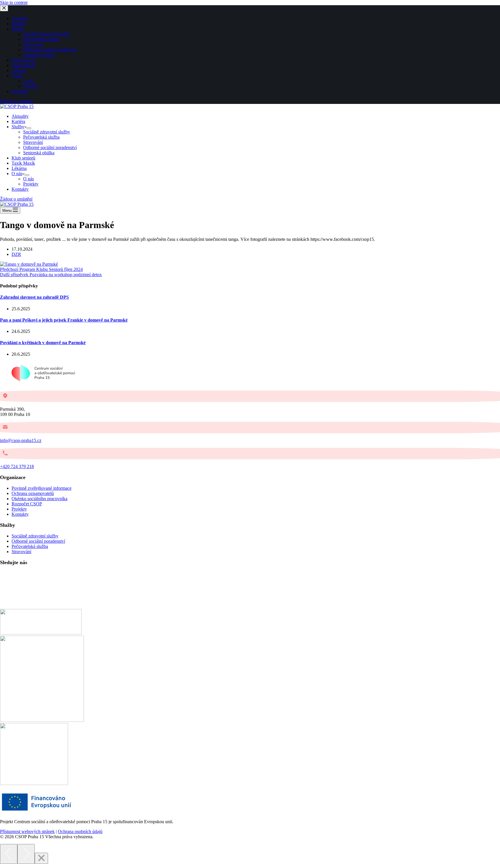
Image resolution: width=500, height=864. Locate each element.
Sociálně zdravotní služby (46, 131)
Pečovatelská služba (41, 137)
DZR (16, 254)
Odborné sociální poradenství (50, 147)
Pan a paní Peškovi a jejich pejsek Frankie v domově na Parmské (64, 320)
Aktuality (20, 116)
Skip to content (13, 2)
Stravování (33, 142)
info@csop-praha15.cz (20, 440)
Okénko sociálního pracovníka (39, 498)
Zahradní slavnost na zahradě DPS (34, 297)
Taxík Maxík (23, 163)
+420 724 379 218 (17, 466)
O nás (17, 173)
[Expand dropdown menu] (29, 128)
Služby (18, 126)
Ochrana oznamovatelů (33, 493)
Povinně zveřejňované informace (41, 488)
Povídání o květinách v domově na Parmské (43, 342)
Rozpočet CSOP (27, 503)
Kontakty (20, 189)
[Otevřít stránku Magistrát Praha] (34, 783)
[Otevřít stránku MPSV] (42, 720)
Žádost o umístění (16, 199)
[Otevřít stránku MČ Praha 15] (41, 632)
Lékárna (19, 168)
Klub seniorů (23, 157)
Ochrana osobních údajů (80, 831)
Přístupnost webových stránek (27, 831)
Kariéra (18, 121)
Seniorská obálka (38, 152)
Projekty (30, 183)
